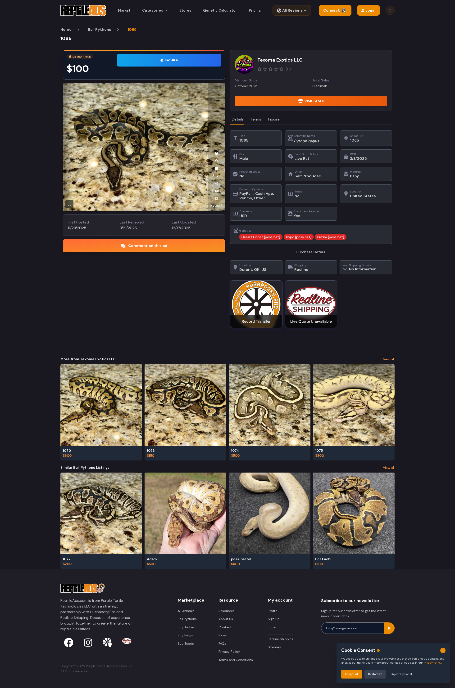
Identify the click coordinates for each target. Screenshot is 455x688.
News (222, 635)
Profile (273, 611)
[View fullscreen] (69, 204)
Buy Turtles (186, 627)
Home (66, 29)
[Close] (443, 650)
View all (389, 359)
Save (216, 175)
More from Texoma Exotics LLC (87, 359)
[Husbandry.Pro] (107, 642)
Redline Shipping (280, 639)
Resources (226, 611)
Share (217, 190)
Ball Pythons (99, 29)
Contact (225, 627)
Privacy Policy (229, 651)
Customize (375, 674)
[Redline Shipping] (126, 641)
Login (272, 627)
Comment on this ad (147, 245)
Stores (185, 10)
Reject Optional (401, 674)
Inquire (171, 60)
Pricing (255, 10)
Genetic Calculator (220, 10)
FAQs (222, 643)
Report (216, 205)
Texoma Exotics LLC (280, 60)
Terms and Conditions (235, 660)
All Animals (186, 611)
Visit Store (314, 100)
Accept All (352, 674)
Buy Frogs (185, 635)
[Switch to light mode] (390, 10)
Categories (152, 10)
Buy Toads (186, 643)
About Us (225, 619)
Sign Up (274, 619)
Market (124, 10)
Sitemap (274, 647)
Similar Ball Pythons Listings (84, 467)
